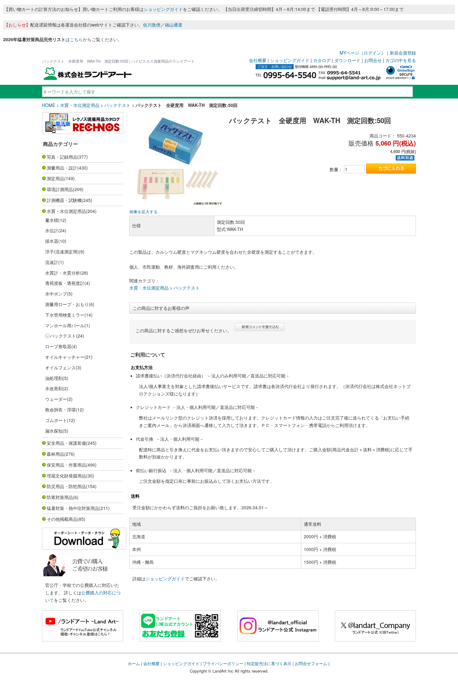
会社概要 (257, 60)
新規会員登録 (403, 53)
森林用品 (55, 454)
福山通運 (173, 25)
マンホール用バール (64, 325)
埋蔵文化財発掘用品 (66, 475)
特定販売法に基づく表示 (269, 663)
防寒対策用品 (60, 497)
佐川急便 (151, 25)
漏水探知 (54, 431)
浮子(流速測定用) (62, 251)
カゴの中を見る (400, 60)
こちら (76, 39)
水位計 (51, 230)
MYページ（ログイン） (362, 53)
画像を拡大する (143, 211)
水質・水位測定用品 (79, 105)
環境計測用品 (60, 189)
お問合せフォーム (311, 663)
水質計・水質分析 (62, 273)
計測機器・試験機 (64, 200)
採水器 (51, 241)
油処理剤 (54, 378)
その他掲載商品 (62, 519)
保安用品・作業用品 (66, 465)
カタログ (322, 60)
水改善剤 (54, 388)
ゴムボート (56, 420)
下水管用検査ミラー (64, 315)
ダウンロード (347, 60)
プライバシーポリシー (223, 663)
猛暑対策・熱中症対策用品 (73, 508)
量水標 (51, 220)
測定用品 (55, 178)
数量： (336, 169)
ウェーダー (56, 399)
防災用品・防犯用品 (66, 486)
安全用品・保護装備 (66, 443)
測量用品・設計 (62, 168)
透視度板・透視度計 (64, 283)
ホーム (134, 663)
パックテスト (117, 105)
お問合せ (373, 60)
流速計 (51, 262)
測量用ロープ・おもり (67, 304)
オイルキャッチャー (64, 357)
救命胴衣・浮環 (60, 409)
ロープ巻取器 (58, 346)
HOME (48, 105)
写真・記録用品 (62, 157)
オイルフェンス (60, 367)
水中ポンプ (56, 293)
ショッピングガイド (163, 9)
